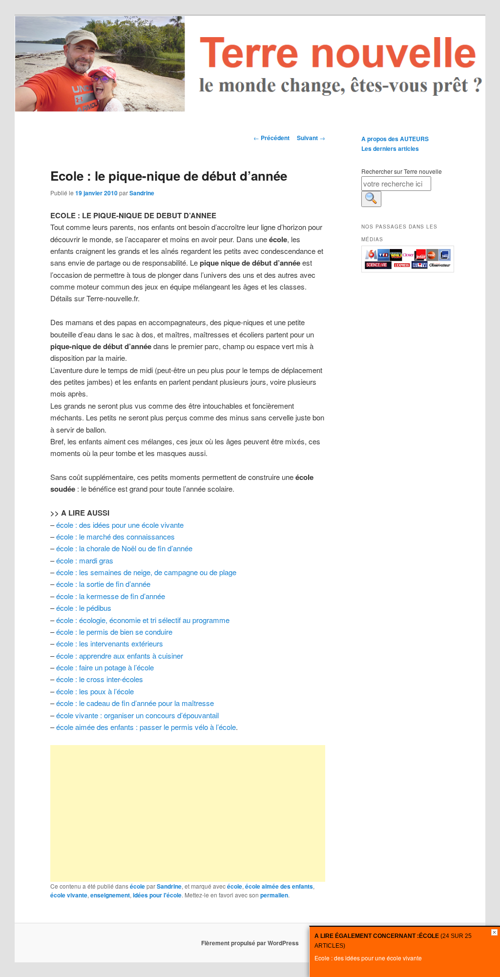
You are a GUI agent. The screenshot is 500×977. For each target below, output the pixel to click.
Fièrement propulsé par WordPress (250, 942)
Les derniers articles (390, 148)
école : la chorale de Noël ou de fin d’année (124, 548)
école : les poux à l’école (95, 691)
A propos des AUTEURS (395, 138)
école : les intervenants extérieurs (109, 643)
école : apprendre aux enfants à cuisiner (119, 655)
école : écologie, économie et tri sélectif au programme (142, 620)
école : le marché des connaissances (115, 536)
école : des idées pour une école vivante (120, 525)
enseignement (110, 895)
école (137, 886)
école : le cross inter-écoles (99, 679)
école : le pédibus (83, 608)
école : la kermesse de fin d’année (110, 596)
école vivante (68, 895)
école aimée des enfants (279, 886)
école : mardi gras (84, 560)
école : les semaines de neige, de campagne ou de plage (146, 572)
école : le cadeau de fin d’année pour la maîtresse (135, 703)
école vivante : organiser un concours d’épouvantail (137, 715)
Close (494, 932)
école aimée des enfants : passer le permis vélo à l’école (145, 727)
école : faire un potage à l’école (105, 667)
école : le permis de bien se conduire (114, 631)
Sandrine (141, 192)
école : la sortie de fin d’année (103, 584)
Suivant (311, 137)
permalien (274, 895)
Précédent (271, 137)
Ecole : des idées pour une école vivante (368, 958)
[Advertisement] (187, 813)
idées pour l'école (157, 895)
